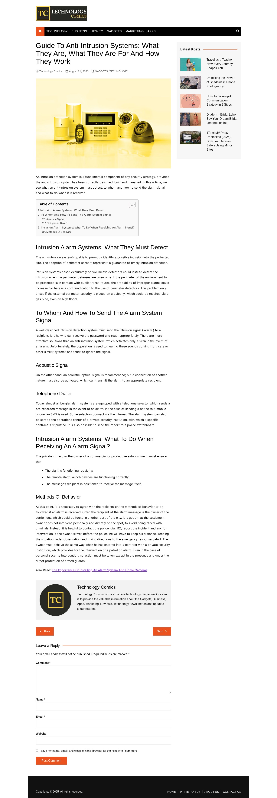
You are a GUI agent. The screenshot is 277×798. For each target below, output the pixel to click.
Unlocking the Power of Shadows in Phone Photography (221, 82)
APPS (151, 31)
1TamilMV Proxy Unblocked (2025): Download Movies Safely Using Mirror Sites (219, 141)
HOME (171, 791)
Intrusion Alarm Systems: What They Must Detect (72, 210)
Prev (47, 631)
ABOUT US (211, 791)
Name (40, 699)
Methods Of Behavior (58, 231)
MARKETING (134, 31)
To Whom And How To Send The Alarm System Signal (76, 214)
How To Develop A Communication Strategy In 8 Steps (219, 100)
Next (160, 631)
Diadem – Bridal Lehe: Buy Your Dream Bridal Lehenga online (222, 119)
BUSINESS (79, 31)
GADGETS (114, 31)
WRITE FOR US (190, 791)
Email (40, 716)
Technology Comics (51, 71)
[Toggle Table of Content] (130, 205)
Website (41, 733)
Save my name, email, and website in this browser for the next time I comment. (89, 750)
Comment (43, 662)
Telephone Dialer (57, 223)
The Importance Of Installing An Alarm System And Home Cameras (99, 570)
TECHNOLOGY (57, 31)
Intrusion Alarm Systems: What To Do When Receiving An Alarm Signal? (88, 227)
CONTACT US (232, 791)
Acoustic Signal (55, 219)
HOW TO (97, 31)
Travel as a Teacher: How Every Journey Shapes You (220, 64)
